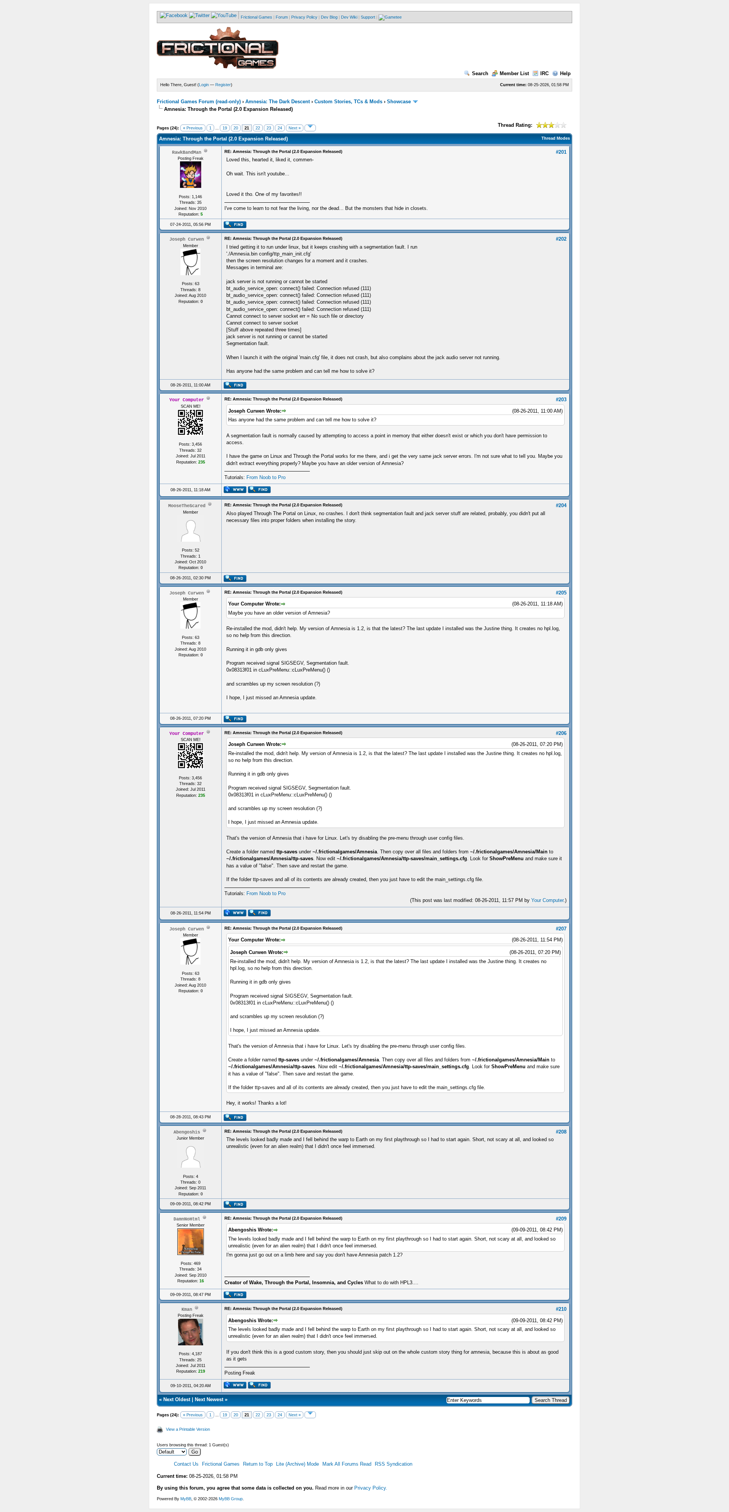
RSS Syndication (393, 1464)
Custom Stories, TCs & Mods (348, 101)
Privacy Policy (304, 17)
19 (224, 128)
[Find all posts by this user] (234, 226)
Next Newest (209, 1399)
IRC (544, 73)
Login (204, 84)
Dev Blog (329, 17)
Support (368, 17)
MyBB (185, 1498)
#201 (561, 152)
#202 (561, 239)
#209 (561, 1219)
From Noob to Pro (266, 477)
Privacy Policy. (370, 1488)
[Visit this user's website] (234, 491)
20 (236, 128)
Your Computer (547, 900)
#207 (561, 929)
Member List (514, 73)
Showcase (399, 101)
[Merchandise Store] (390, 17)
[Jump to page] (310, 128)
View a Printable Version (188, 1429)
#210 (561, 1309)
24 (280, 128)
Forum (282, 17)
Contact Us (186, 1464)
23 (269, 128)
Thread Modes (555, 138)
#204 (561, 505)
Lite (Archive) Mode (297, 1464)
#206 (561, 733)
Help (565, 73)
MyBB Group (231, 1498)
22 (258, 128)
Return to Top (258, 1464)
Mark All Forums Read (346, 1464)
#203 (561, 399)
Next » (295, 128)
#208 (561, 1132)
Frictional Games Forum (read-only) (199, 101)
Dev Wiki (349, 17)
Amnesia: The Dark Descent (277, 101)
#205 (561, 593)
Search (480, 73)
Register (223, 84)
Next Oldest (176, 1399)
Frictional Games (256, 17)
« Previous (193, 128)
